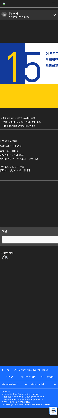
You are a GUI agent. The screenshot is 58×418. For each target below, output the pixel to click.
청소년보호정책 (47, 377)
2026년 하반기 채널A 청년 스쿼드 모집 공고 (32, 370)
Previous (3, 258)
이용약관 (9, 377)
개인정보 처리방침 (28, 377)
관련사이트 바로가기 (10, 384)
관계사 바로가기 (37, 384)
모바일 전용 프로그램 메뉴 (55, 15)
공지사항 (5, 369)
